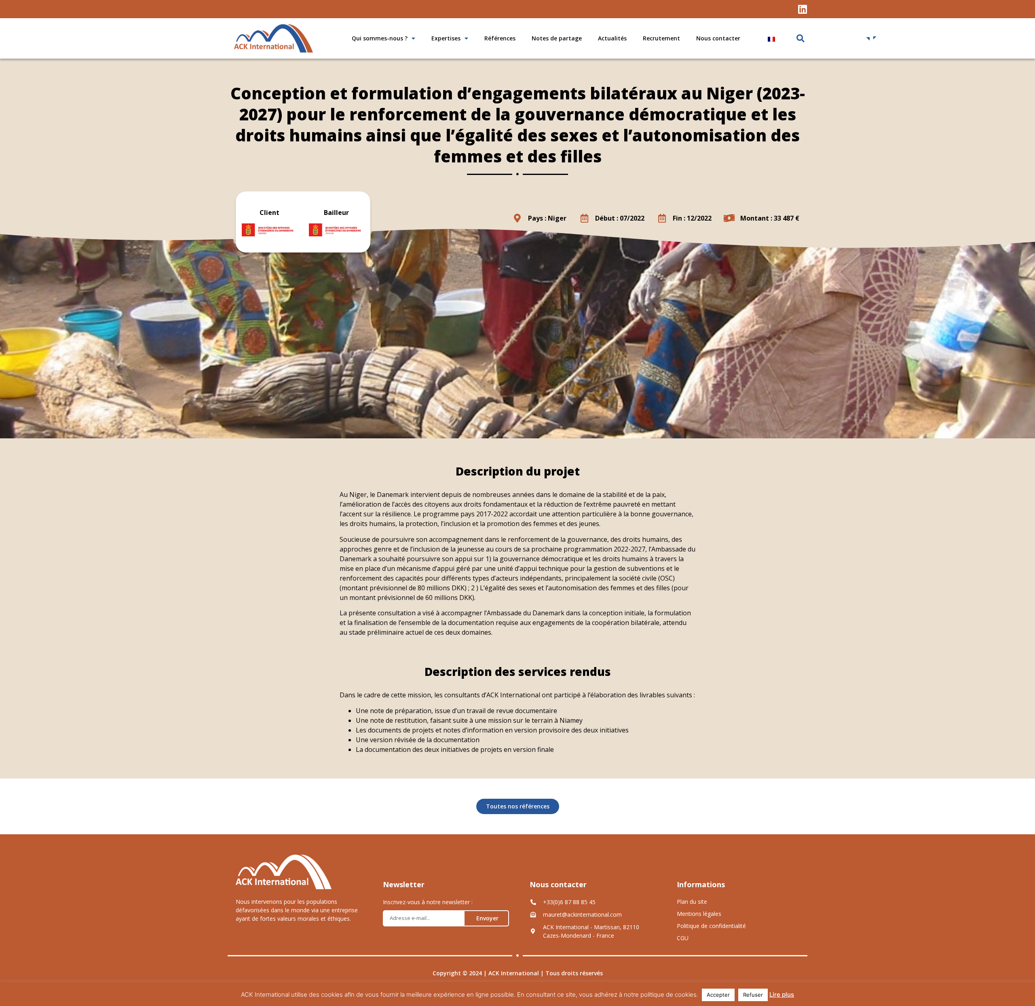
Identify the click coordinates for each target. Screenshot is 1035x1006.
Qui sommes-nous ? (380, 38)
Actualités (612, 38)
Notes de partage (557, 38)
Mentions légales (699, 914)
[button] (800, 39)
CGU (683, 938)
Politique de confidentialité (711, 926)
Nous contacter (718, 38)
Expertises (445, 38)
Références (499, 38)
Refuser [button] (753, 994)
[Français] (816, 39)
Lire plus (781, 994)
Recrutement (661, 38)
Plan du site (692, 901)
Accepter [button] (718, 994)
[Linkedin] (802, 9)
